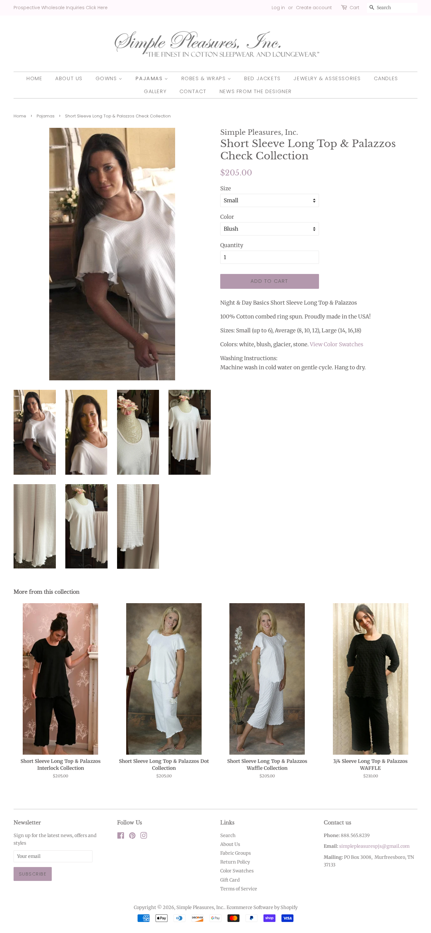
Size (225, 188)
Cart (354, 7)
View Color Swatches (336, 344)
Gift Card (230, 880)
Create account (314, 7)
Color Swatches (237, 871)
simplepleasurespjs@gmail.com (374, 846)
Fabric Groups (235, 853)
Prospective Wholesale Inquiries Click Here (61, 7)
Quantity (231, 245)
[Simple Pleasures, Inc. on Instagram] (143, 837)
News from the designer (256, 91)
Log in (278, 7)
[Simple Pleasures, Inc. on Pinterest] (132, 837)
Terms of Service (238, 889)
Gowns (107, 78)
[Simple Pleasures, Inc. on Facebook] (120, 837)
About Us (69, 78)
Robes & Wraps (204, 78)
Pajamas (149, 78)
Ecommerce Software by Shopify (262, 907)
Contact (193, 91)
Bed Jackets (262, 78)
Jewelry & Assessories (327, 78)
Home (34, 78)
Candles (386, 78)
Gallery (155, 91)
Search (228, 835)
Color (227, 216)
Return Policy (235, 862)
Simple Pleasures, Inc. (200, 907)
